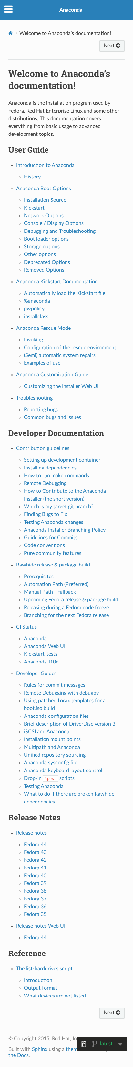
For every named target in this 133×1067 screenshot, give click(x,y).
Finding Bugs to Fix (45, 514)
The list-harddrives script (44, 968)
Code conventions (44, 545)
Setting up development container (62, 460)
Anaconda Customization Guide (52, 374)
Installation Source (45, 200)
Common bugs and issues (52, 417)
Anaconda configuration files (56, 716)
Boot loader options (46, 239)
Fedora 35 (35, 914)
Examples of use (42, 363)
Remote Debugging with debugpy (61, 692)
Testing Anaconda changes (53, 522)
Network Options (44, 215)
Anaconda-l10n (41, 661)
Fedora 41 (35, 867)
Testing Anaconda (44, 786)
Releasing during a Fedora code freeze (66, 607)
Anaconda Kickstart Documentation (57, 281)
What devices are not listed (55, 995)
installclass (36, 316)
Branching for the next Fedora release (66, 615)
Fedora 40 (35, 875)
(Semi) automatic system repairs (60, 355)
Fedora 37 (35, 898)
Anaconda (70, 10)
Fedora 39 (35, 883)
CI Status (26, 627)
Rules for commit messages (54, 685)
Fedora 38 (35, 891)
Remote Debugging (45, 483)
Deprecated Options (47, 262)
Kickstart (34, 207)
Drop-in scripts (49, 778)
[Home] (10, 33)
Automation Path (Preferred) (56, 584)
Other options (40, 254)
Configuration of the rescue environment (70, 347)
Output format (40, 988)
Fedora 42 (35, 860)
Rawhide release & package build (53, 564)
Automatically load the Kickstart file (64, 293)
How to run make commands (56, 475)
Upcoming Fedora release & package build (71, 599)
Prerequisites (39, 576)
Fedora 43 (35, 852)
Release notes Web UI (40, 926)
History (32, 176)
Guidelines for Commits (50, 537)
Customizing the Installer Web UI (61, 386)
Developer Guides (36, 673)
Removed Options (44, 270)
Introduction (38, 980)
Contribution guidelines (42, 448)
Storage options (42, 246)
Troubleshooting (34, 398)
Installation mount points (52, 739)
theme (73, 1049)
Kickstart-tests (40, 654)
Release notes (31, 832)
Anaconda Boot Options (43, 188)
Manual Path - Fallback (50, 592)
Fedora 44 (35, 844)
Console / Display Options (54, 223)
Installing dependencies (50, 467)
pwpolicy (34, 308)
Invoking (33, 339)
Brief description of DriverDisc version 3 (69, 724)
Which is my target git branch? (58, 506)
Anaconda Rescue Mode (43, 328)
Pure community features (52, 553)
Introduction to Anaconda (45, 165)
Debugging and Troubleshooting (60, 231)
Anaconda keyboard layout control (63, 770)
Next (110, 45)
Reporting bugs (41, 409)
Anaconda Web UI (44, 646)
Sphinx (39, 1049)
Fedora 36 (35, 906)
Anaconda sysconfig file (50, 762)
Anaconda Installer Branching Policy (65, 530)
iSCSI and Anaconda (46, 731)
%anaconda (37, 301)
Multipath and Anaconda (52, 747)
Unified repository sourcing (55, 755)
